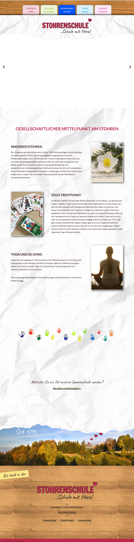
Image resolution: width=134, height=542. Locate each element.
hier (22, 280)
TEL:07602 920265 (67, 512)
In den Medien (85, 10)
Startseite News (31, 10)
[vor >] (130, 67)
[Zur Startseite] (67, 33)
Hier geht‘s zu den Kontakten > (67, 388)
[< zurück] (4, 67)
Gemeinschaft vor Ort (67, 10)
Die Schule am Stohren (49, 10)
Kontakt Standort (103, 10)
